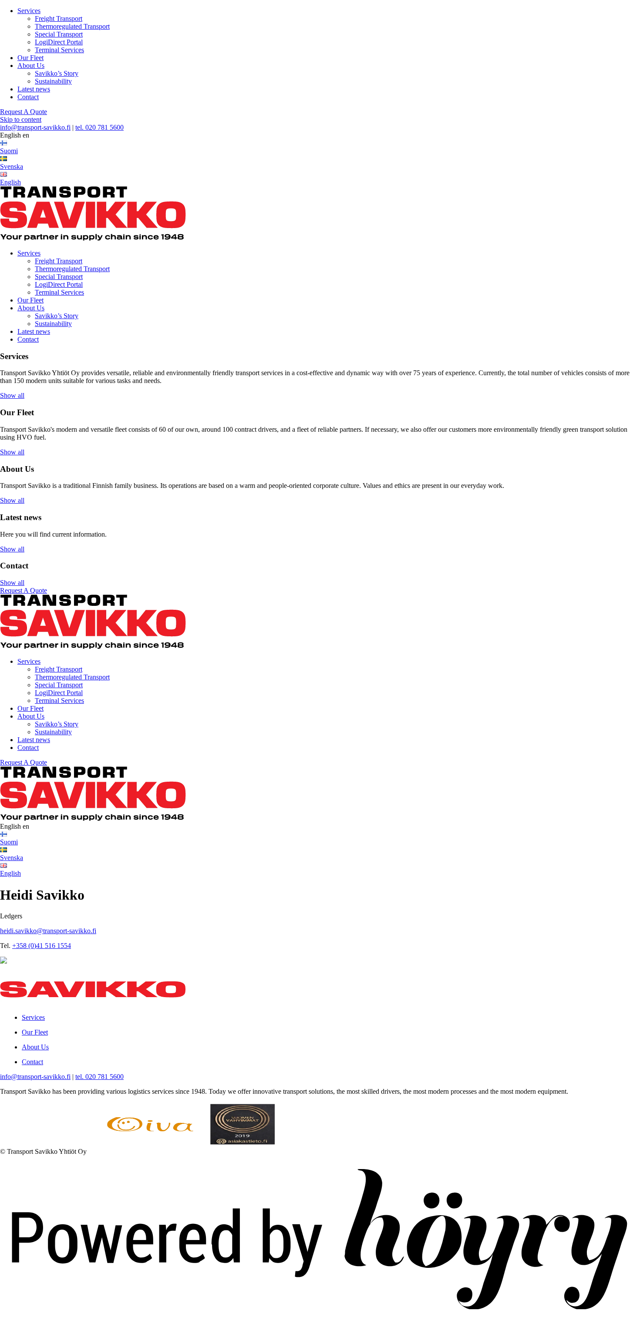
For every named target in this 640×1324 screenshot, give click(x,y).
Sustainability (53, 81)
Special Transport (59, 34)
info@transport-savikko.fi (35, 127)
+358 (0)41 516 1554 (41, 945)
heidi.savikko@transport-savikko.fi (48, 930)
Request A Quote (23, 111)
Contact (28, 97)
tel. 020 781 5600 (99, 127)
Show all (12, 395)
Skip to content (20, 119)
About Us (30, 65)
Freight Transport (58, 18)
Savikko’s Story (56, 73)
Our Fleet (30, 57)
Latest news (33, 89)
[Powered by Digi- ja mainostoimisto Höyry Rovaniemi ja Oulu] (320, 1320)
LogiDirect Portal (59, 42)
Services (28, 10)
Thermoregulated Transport (72, 26)
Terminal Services (59, 50)
